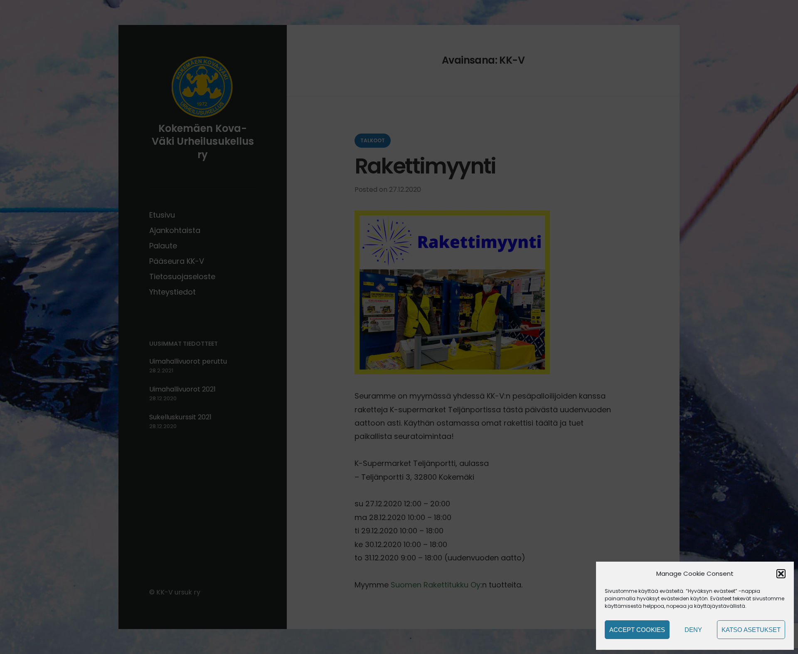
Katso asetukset (751, 629)
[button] (781, 574)
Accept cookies (637, 629)
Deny (693, 629)
